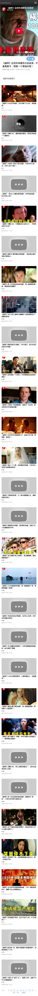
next (23, 992)
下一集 (30, 58)
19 (17, 992)
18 (14, 992)
